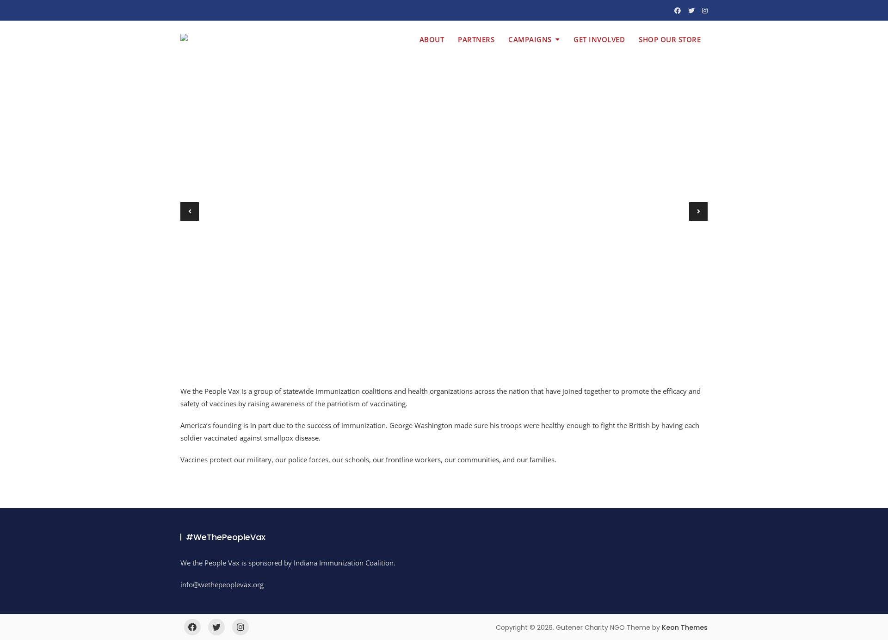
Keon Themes (685, 627)
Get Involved (599, 39)
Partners (476, 39)
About (431, 39)
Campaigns (530, 39)
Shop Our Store (670, 39)
